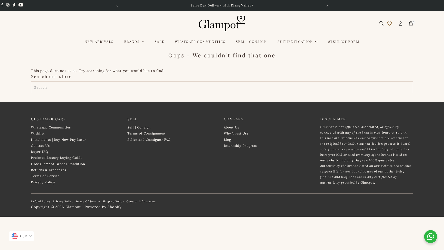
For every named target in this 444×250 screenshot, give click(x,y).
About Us (231, 127)
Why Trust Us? (236, 133)
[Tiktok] (14, 5)
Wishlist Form (343, 41)
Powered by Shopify (103, 207)
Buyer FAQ (39, 152)
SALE (159, 41)
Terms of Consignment (146, 133)
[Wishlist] (389, 23)
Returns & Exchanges (48, 170)
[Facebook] (2, 5)
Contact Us (40, 146)
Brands (132, 41)
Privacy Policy (43, 182)
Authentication (296, 41)
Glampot (73, 207)
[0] (411, 23)
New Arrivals (99, 41)
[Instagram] (8, 5)
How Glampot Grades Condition (58, 164)
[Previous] (117, 5)
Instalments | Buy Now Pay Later (58, 140)
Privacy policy (63, 201)
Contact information (141, 201)
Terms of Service (45, 176)
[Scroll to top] (434, 219)
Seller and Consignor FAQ (149, 140)
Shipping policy (113, 201)
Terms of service (88, 201)
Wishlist (38, 133)
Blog (227, 140)
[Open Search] (381, 23)
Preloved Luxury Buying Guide (56, 158)
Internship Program (240, 146)
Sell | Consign (251, 41)
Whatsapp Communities (200, 41)
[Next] (327, 5)
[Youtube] (20, 5)
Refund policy (41, 201)
